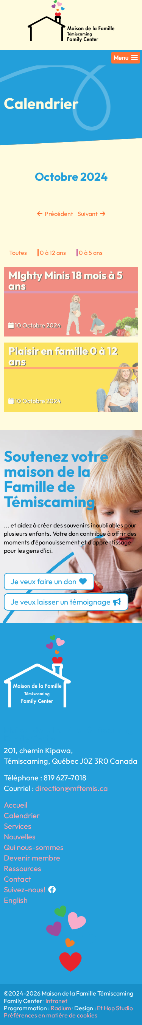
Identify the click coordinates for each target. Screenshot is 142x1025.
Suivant (86, 213)
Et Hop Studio (115, 1008)
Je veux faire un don (44, 581)
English (16, 900)
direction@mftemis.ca (71, 788)
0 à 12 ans (53, 252)
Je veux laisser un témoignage (61, 601)
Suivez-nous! (25, 889)
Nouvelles (20, 836)
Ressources (22, 868)
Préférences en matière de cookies (50, 1015)
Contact (17, 879)
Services (17, 826)
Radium (61, 1008)
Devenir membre (32, 857)
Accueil (15, 804)
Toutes (18, 252)
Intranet (56, 1001)
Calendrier (22, 815)
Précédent (58, 213)
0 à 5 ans (91, 252)
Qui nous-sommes (34, 847)
